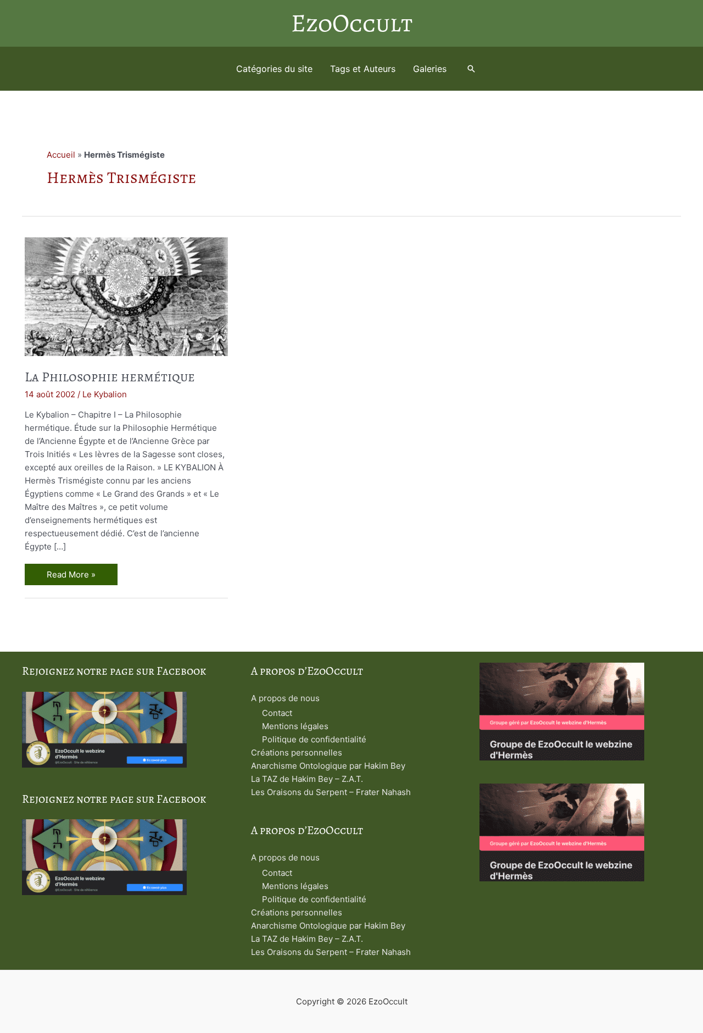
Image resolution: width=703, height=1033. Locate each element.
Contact (277, 713)
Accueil (61, 154)
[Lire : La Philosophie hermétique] (126, 296)
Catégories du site (274, 68)
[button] (471, 69)
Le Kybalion (104, 394)
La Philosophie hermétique (110, 377)
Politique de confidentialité (314, 739)
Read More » (71, 576)
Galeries (430, 68)
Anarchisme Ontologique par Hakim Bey (328, 765)
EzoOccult (351, 23)
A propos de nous (285, 698)
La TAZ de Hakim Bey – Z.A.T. (307, 779)
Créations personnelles (296, 752)
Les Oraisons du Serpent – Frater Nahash (331, 792)
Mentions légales (295, 726)
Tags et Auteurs (362, 68)
